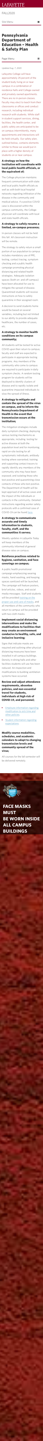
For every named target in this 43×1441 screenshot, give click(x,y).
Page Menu (8, 58)
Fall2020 (8, 13)
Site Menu (7, 21)
